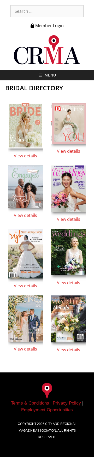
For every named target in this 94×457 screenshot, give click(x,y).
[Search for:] (47, 11)
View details (25, 156)
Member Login (49, 25)
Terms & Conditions (30, 403)
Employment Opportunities (47, 409)
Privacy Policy (67, 403)
